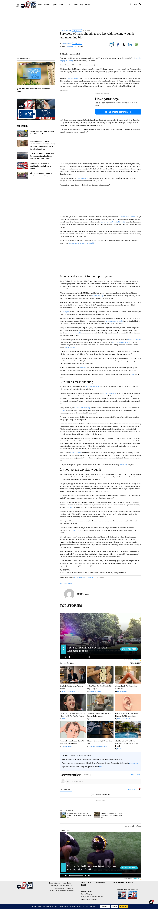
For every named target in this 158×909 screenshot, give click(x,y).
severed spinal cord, (110, 393)
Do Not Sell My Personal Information (61, 891)
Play (81, 4)
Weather (47, 4)
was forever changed (93, 386)
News (40, 4)
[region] (100, 800)
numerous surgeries (99, 396)
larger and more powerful (114, 321)
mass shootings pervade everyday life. (82, 243)
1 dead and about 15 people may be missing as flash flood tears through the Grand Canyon (42, 156)
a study (70, 507)
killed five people (72, 78)
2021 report (65, 312)
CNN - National (79, 577)
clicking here (133, 763)
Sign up (138, 774)
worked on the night (74, 333)
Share (87, 4)
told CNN (123, 465)
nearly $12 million (134, 340)
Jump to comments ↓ (67, 583)
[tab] (66, 789)
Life (68, 4)
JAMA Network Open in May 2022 (113, 222)
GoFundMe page (83, 178)
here (100, 767)
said (133, 374)
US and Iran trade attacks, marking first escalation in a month (40, 165)
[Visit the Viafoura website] (136, 826)
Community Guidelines (57, 886)
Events (75, 4)
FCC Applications (67, 888)
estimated (83, 367)
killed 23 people (75, 453)
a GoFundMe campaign (82, 408)
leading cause (75, 530)
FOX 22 (62, 4)
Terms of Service (54, 883)
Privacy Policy (66, 883)
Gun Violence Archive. (127, 217)
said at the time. (69, 347)
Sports (54, 4)
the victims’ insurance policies (122, 342)
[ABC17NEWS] (29, 4)
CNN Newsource (66, 43)
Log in (132, 774)
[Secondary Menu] (19, 4)
